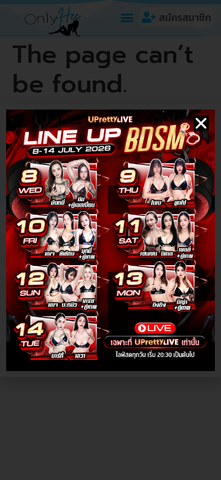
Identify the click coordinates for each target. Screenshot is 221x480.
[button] (201, 123)
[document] (110, 240)
